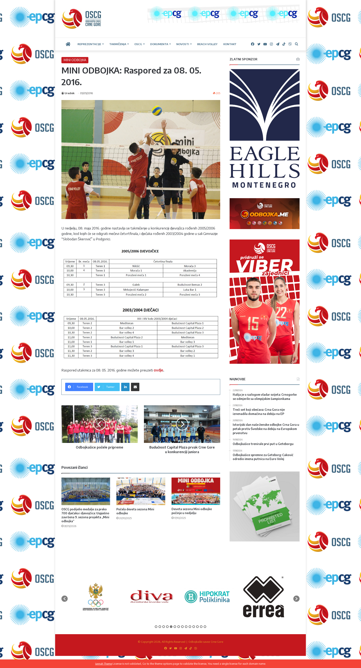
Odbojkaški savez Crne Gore (205, 641)
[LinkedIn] (125, 387)
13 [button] (201, 626)
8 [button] (182, 626)
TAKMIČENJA (117, 44)
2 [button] (160, 626)
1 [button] (156, 626)
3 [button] (163, 626)
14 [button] (205, 626)
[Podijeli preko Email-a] (135, 387)
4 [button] (167, 626)
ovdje (158, 370)
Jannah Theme (103, 663)
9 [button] (186, 626)
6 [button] (175, 626)
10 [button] (190, 626)
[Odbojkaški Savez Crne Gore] (81, 18)
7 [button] (178, 626)
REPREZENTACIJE (89, 44)
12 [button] (197, 626)
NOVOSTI (182, 44)
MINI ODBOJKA (75, 60)
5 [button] (171, 626)
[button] (64, 599)
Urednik (69, 93)
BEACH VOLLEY (207, 44)
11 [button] (193, 626)
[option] (98, 596)
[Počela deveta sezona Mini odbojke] (140, 491)
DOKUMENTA (159, 44)
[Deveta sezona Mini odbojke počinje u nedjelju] (196, 491)
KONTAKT (229, 44)
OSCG (138, 44)
